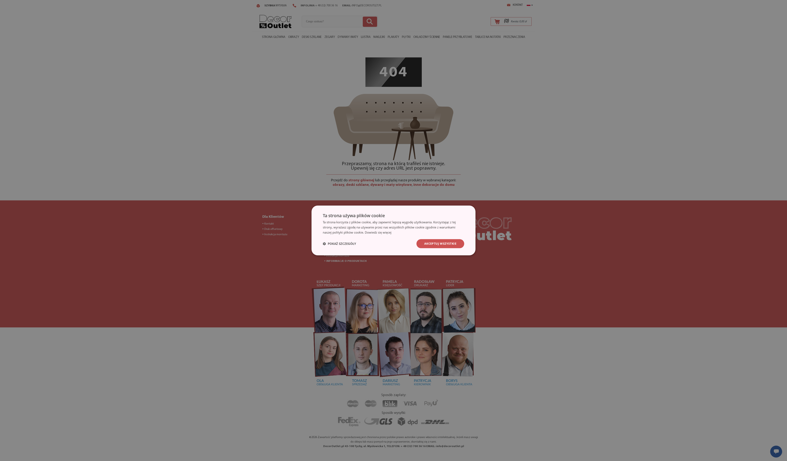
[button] (339, 243)
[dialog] (393, 230)
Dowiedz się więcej (378, 232)
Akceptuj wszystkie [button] (440, 243)
